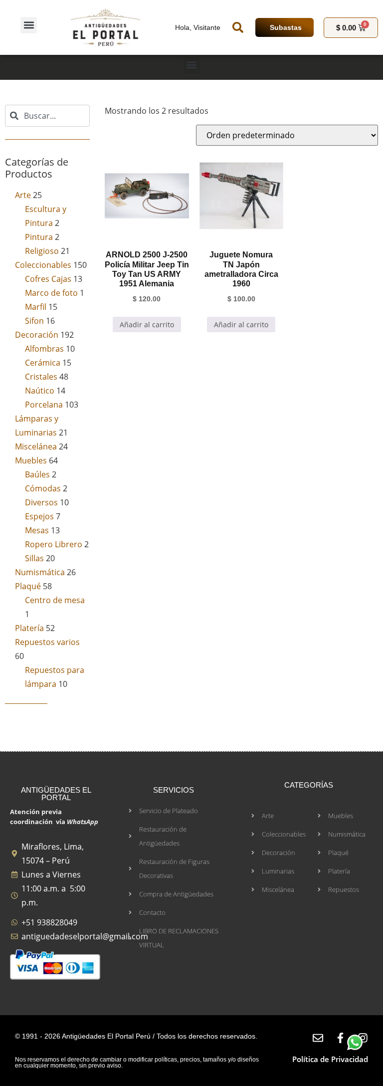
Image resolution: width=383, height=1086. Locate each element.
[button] (28, 25)
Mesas (37, 530)
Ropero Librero (53, 544)
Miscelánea (36, 446)
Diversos (41, 502)
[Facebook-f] (340, 1038)
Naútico (39, 390)
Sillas (34, 558)
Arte (23, 195)
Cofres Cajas (48, 278)
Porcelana (44, 404)
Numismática (40, 572)
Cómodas (43, 488)
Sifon (34, 320)
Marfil (35, 306)
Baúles (37, 474)
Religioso (42, 250)
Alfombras (44, 348)
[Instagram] (363, 1038)
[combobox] (47, 116)
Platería (29, 628)
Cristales (41, 376)
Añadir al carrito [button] (147, 324)
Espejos (39, 516)
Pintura (39, 236)
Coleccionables (43, 264)
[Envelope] (318, 1038)
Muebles (31, 460)
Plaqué (28, 586)
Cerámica (42, 362)
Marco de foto (51, 292)
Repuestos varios (47, 642)
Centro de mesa (55, 600)
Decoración (36, 334)
